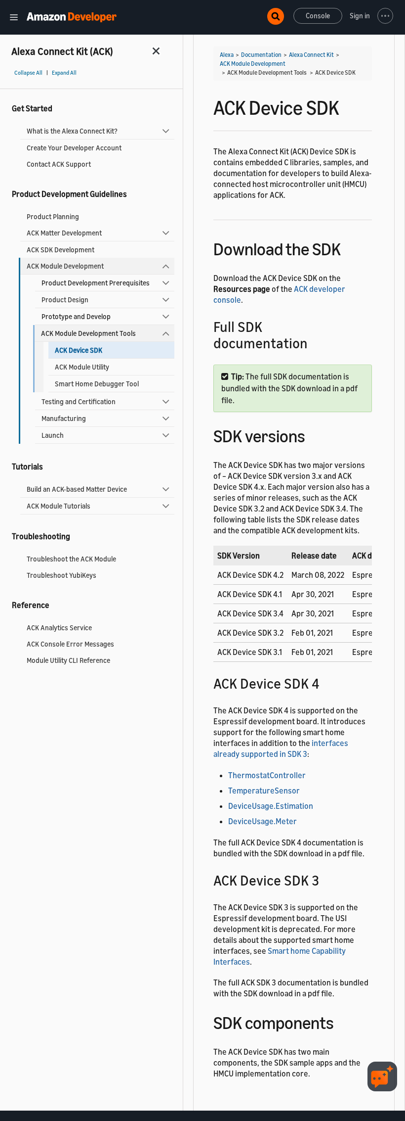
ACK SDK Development (60, 249)
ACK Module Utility (82, 367)
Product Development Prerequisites (95, 283)
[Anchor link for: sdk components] (342, 1021)
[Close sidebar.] (156, 51)
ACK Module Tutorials (58, 506)
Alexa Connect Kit (311, 54)
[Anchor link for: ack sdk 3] (326, 880)
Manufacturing (63, 418)
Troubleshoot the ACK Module (71, 559)
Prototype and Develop (76, 316)
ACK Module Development (65, 266)
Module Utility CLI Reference (68, 660)
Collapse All (28, 72)
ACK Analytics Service (59, 627)
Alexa (227, 54)
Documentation (261, 54)
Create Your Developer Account (74, 147)
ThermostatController (267, 775)
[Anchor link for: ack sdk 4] (327, 683)
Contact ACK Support (59, 164)
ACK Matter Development (64, 233)
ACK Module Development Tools (88, 333)
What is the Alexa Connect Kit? (72, 131)
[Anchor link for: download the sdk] (349, 247)
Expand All (64, 72)
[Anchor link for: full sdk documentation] (315, 342)
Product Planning (53, 216)
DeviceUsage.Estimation (270, 806)
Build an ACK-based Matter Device (77, 489)
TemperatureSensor (264, 790)
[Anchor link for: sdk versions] (314, 434)
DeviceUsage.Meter (262, 821)
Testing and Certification (78, 401)
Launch (52, 435)
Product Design (64, 299)
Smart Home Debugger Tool (97, 383)
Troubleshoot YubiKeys (61, 575)
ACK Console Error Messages (70, 644)
